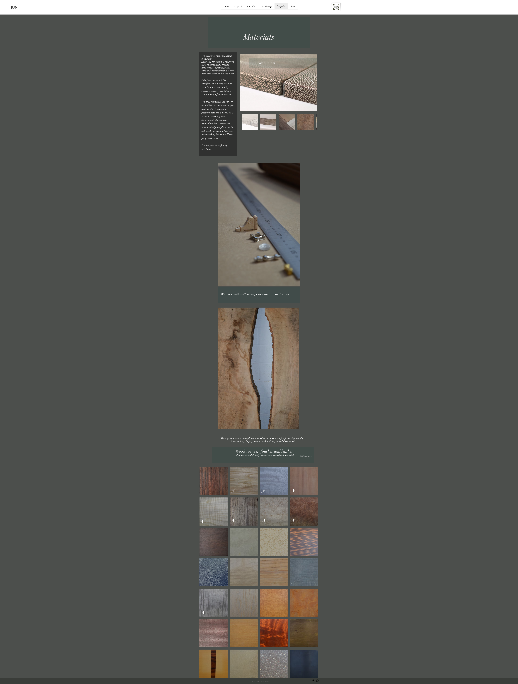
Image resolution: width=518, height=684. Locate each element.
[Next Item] (312, 82)
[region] (214, 481)
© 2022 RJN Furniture (259, 681)
